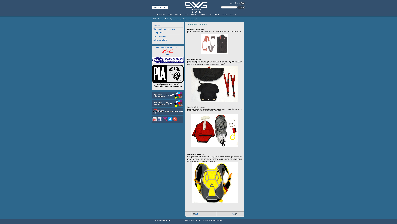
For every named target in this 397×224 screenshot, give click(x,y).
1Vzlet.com (204, 220)
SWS (154, 19)
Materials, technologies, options (175, 19)
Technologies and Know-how (164, 29)
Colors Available (160, 36)
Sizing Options (159, 33)
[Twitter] (170, 121)
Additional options (193, 19)
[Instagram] (164, 121)
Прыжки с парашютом (198, 1)
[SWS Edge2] (164, 8)
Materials (157, 25)
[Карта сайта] (196, 12)
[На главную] (192, 12)
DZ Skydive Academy (215, 220)
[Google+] (175, 121)
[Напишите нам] (199, 12)
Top (234, 214)
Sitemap (191, 220)
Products (161, 19)
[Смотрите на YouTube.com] (154, 121)
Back (196, 214)
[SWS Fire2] (156, 8)
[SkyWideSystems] (196, 9)
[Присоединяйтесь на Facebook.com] (159, 121)
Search (197, 220)
